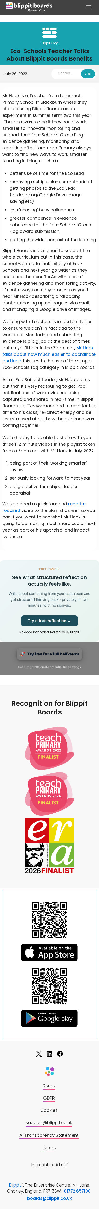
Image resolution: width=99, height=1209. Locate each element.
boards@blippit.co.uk (49, 1198)
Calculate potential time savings (58, 667)
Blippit (15, 1185)
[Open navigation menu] (88, 7)
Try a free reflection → (49, 620)
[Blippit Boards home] (29, 7)
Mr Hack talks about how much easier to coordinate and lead (49, 354)
